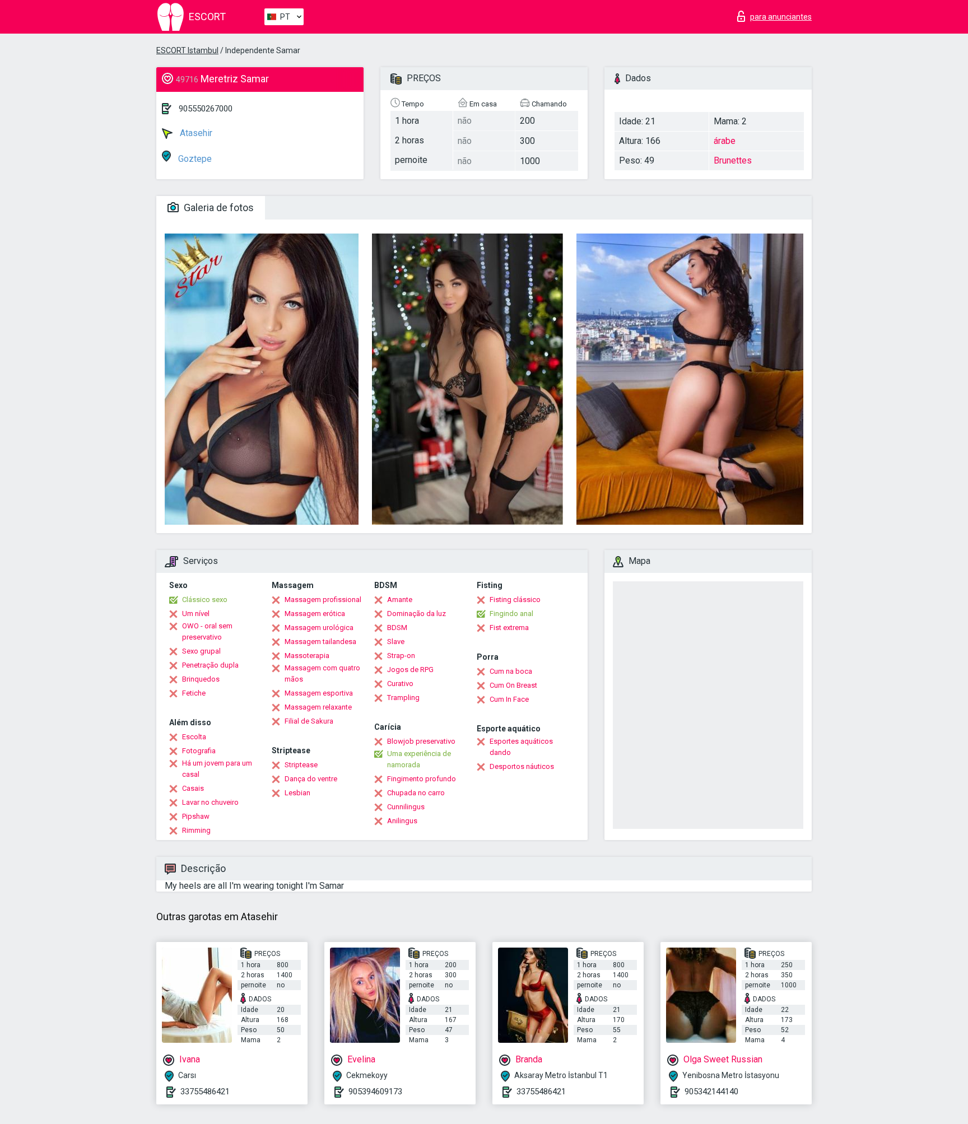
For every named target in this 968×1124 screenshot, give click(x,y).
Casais (193, 788)
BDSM (397, 627)
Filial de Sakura (309, 721)
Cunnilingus (406, 807)
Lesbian (297, 793)
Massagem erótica (315, 613)
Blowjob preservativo (421, 741)
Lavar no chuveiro (210, 802)
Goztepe (194, 158)
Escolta (194, 737)
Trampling (403, 697)
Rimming (196, 830)
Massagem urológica (319, 627)
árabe (725, 141)
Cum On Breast (513, 685)
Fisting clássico (515, 599)
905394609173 (375, 1091)
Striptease (301, 765)
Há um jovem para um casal (217, 768)
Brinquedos (201, 679)
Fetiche (194, 693)
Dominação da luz (416, 613)
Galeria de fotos (218, 207)
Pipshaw (196, 816)
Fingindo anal (511, 613)
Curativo (400, 683)
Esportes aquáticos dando (521, 747)
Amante (399, 599)
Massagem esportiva (319, 693)
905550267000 (205, 109)
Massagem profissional (323, 599)
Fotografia (199, 751)
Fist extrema (509, 627)
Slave (395, 641)
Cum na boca (511, 671)
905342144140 (711, 1091)
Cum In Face (509, 699)
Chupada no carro (416, 793)
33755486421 (205, 1091)
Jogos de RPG (410, 669)
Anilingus (402, 821)
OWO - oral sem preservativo (207, 631)
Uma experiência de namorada (419, 759)
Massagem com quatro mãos (322, 673)
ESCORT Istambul (187, 50)
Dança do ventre (311, 779)
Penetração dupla (210, 665)
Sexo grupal (201, 651)
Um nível (196, 613)
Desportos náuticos (522, 766)
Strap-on (401, 655)
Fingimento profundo (421, 779)
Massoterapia (307, 655)
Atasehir (195, 133)
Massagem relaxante (318, 707)
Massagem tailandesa (320, 641)
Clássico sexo (204, 599)
